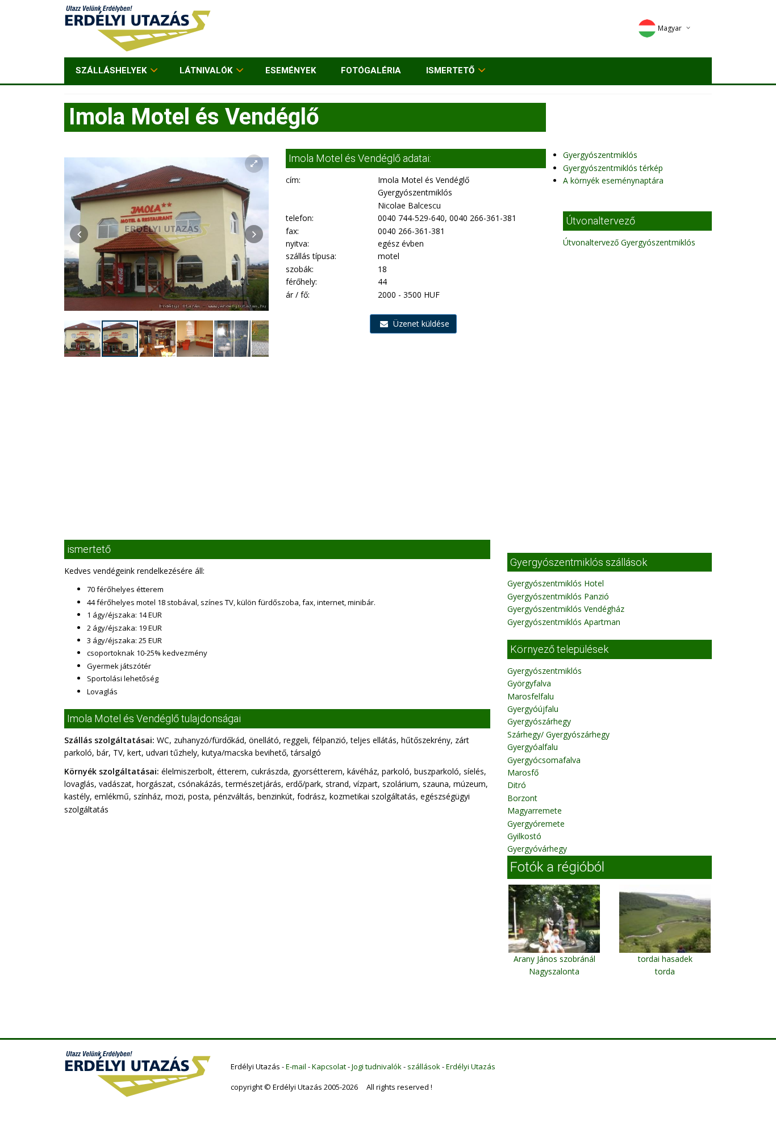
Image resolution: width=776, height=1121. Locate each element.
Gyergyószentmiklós (600, 154)
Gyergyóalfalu (532, 746)
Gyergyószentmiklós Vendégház (565, 608)
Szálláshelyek (111, 70)
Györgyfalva (529, 683)
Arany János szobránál (554, 958)
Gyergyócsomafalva (544, 760)
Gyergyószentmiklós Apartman (563, 621)
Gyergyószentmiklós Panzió (558, 596)
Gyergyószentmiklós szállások (578, 562)
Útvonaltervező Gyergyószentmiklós (629, 242)
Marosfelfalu (530, 696)
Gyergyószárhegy (539, 721)
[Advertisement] (388, 443)
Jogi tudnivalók (377, 1066)
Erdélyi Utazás (470, 1066)
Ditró (516, 785)
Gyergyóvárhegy (537, 848)
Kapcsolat (329, 1066)
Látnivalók (206, 70)
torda (665, 971)
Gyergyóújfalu (532, 708)
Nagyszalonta (554, 971)
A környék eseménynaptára (613, 180)
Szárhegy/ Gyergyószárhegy (558, 734)
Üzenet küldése (420, 323)
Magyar (670, 28)
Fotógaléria (371, 70)
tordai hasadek (665, 958)
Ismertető (450, 70)
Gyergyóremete (536, 823)
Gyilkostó (524, 836)
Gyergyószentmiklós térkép (613, 167)
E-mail (296, 1066)
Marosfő (523, 772)
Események (290, 70)
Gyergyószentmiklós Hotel (555, 583)
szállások (423, 1066)
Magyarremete (534, 810)
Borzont (522, 798)
